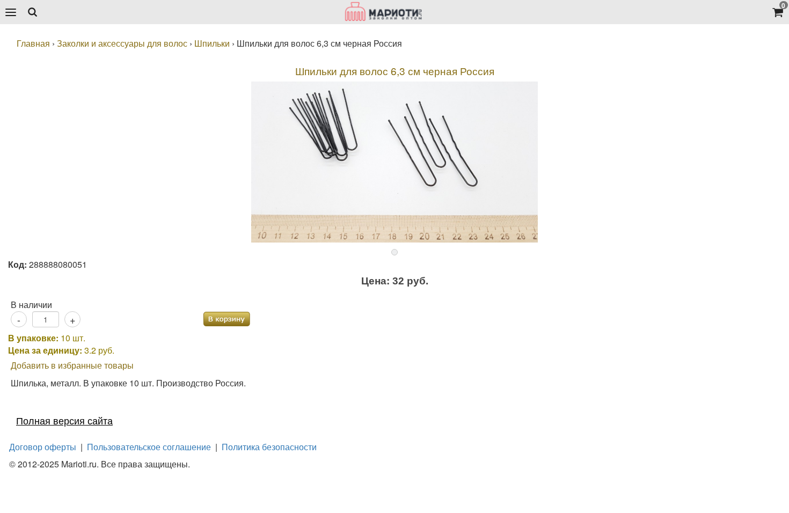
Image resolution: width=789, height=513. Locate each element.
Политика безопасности (269, 447)
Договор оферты (42, 447)
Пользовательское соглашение (149, 447)
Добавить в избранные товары (72, 365)
